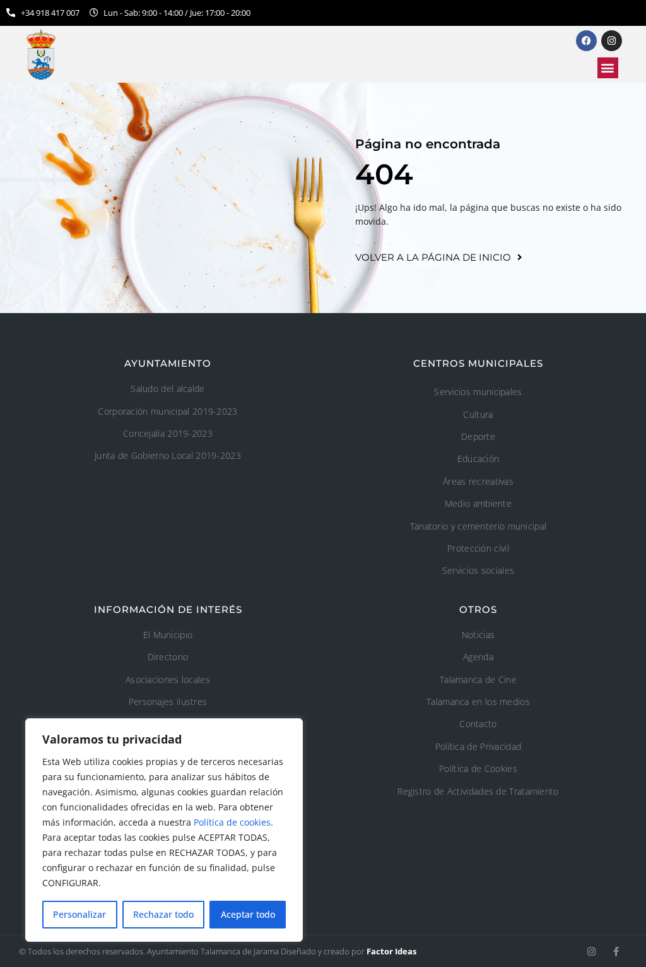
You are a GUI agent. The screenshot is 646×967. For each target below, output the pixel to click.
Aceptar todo (248, 914)
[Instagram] (591, 951)
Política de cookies (232, 822)
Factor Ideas (391, 951)
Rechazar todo (163, 914)
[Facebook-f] (616, 951)
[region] (164, 830)
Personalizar (79, 914)
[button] (607, 67)
